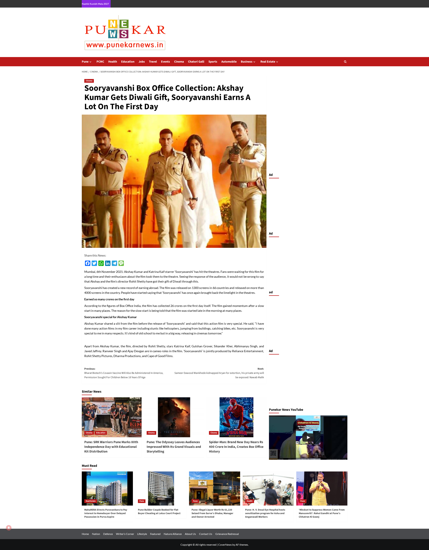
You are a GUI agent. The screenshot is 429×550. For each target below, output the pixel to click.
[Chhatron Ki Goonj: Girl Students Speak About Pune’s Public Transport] (308, 437)
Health (112, 62)
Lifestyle (142, 533)
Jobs (142, 62)
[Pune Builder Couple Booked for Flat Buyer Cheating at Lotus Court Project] (161, 488)
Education (127, 62)
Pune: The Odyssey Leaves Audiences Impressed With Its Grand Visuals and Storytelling (174, 447)
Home (85, 533)
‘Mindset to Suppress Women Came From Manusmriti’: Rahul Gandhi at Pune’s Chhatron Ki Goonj (322, 513)
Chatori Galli (196, 62)
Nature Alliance (173, 533)
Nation (96, 533)
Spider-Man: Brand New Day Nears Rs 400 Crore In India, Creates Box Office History (236, 447)
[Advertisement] (308, 204)
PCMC (100, 62)
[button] (345, 62)
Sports (212, 62)
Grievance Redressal (227, 533)
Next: (219, 373)
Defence (108, 533)
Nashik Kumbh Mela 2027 (95, 3)
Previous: (123, 373)
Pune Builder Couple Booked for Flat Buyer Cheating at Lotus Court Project (159, 511)
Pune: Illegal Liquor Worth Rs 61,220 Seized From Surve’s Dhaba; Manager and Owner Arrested (212, 513)
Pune (85, 62)
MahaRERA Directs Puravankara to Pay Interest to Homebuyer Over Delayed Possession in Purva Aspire (105, 513)
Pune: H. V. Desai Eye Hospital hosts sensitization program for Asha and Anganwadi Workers (265, 513)
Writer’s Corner (125, 533)
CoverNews (225, 544)
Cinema (179, 62)
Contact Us (205, 533)
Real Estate (267, 62)
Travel (153, 62)
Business (246, 62)
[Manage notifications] (8, 528)
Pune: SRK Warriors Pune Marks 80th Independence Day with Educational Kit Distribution (111, 447)
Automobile (229, 62)
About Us (190, 533)
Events (165, 62)
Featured (155, 533)
